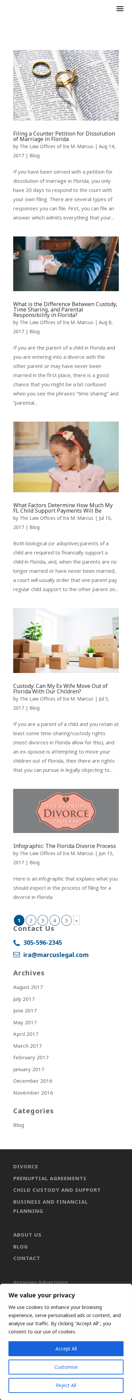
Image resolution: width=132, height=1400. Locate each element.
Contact (26, 1258)
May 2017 (25, 1022)
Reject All (66, 1385)
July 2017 (24, 998)
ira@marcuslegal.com (56, 955)
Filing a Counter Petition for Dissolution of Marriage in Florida (64, 136)
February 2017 (31, 1057)
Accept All (66, 1348)
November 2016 (33, 1092)
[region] (66, 1342)
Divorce (25, 1166)
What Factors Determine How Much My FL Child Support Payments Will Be (63, 507)
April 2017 (26, 1033)
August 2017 (28, 986)
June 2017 (25, 1010)
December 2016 (32, 1080)
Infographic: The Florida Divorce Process (64, 846)
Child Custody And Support (57, 1189)
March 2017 (27, 1045)
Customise (66, 1367)
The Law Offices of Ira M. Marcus (56, 146)
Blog (34, 155)
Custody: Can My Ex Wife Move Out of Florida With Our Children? (60, 688)
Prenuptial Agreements (50, 1178)
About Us (27, 1234)
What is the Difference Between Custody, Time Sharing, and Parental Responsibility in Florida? (65, 309)
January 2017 (28, 1069)
